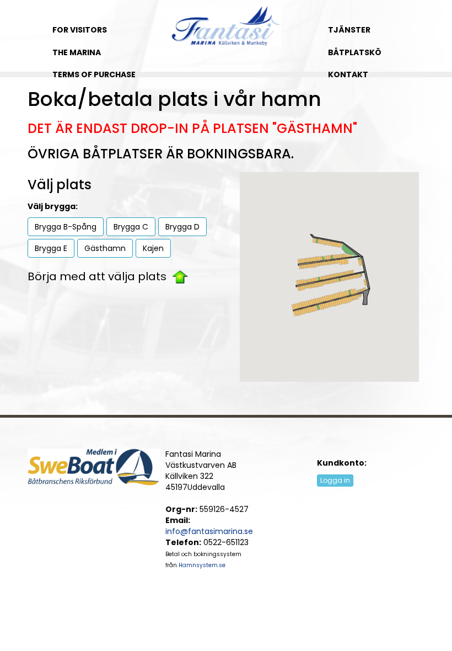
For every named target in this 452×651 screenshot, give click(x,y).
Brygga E (51, 248)
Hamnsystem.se (202, 565)
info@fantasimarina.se (209, 531)
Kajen (153, 248)
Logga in (335, 480)
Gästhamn (105, 248)
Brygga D (182, 226)
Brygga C (131, 226)
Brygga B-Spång (65, 226)
